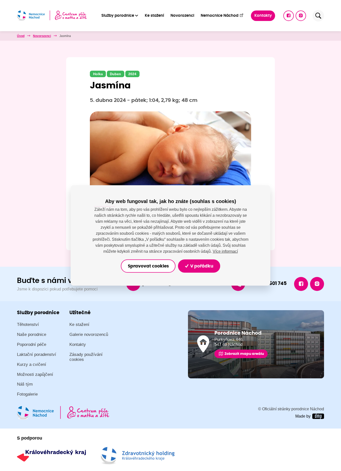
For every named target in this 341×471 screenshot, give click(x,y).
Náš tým (25, 384)
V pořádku (201, 266)
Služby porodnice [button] (117, 15)
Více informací (225, 251)
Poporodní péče (31, 344)
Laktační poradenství (36, 354)
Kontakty (263, 15)
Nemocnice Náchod (219, 15)
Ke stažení (154, 15)
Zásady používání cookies (86, 357)
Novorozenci (182, 15)
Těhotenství (28, 324)
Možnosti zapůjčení (35, 374)
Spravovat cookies (148, 266)
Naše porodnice (31, 334)
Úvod (20, 36)
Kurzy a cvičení (31, 364)
